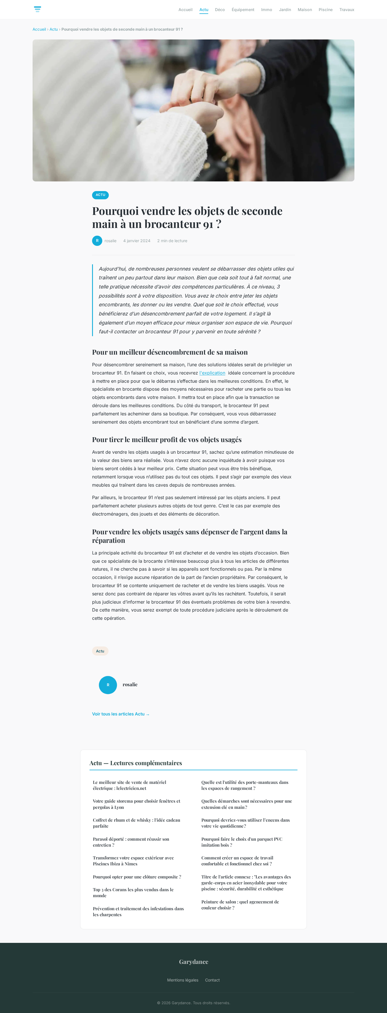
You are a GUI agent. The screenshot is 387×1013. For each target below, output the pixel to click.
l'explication (212, 373)
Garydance (193, 961)
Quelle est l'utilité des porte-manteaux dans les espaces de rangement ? (244, 785)
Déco (220, 9)
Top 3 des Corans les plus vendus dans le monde (133, 892)
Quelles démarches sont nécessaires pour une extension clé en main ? (246, 804)
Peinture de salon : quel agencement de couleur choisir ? (240, 905)
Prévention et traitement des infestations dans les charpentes (138, 911)
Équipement (243, 9)
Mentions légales (182, 980)
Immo (266, 9)
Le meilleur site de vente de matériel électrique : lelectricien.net (129, 785)
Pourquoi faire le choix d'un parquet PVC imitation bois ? (241, 842)
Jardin (285, 9)
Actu (203, 9)
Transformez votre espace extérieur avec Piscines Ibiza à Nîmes (133, 861)
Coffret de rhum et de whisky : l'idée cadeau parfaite (136, 823)
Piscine (326, 9)
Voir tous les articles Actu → (121, 714)
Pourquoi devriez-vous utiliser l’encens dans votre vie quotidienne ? (245, 823)
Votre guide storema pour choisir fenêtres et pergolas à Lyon (136, 804)
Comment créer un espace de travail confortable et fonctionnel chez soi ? (237, 861)
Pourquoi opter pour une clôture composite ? (137, 877)
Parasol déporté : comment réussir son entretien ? (131, 842)
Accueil (185, 9)
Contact (212, 980)
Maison (305, 9)
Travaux (346, 9)
